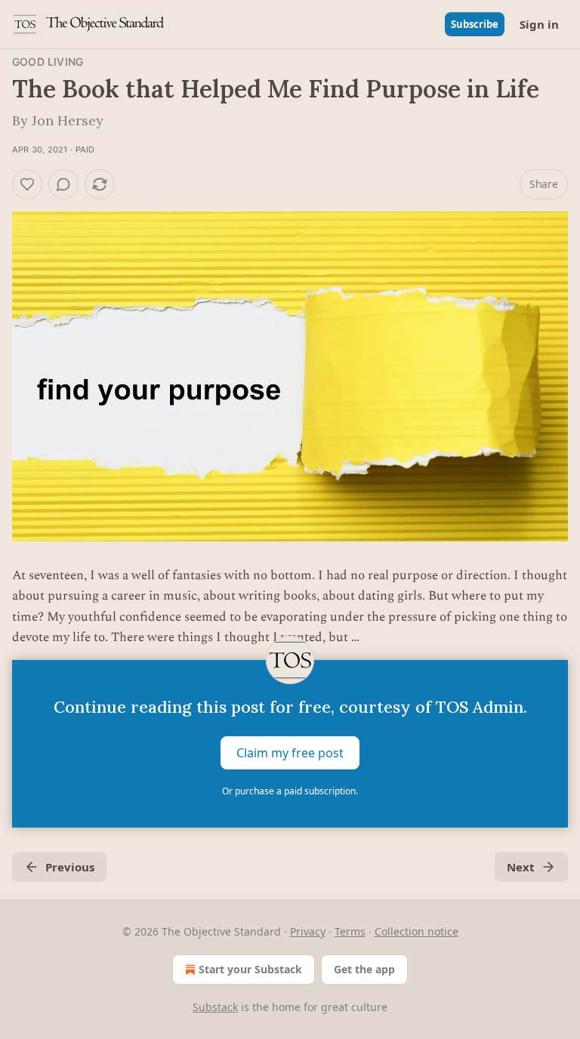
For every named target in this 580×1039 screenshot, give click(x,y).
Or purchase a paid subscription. (290, 791)
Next (521, 866)
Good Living (47, 61)
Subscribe (474, 24)
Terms (350, 931)
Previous (69, 866)
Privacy (307, 931)
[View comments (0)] (63, 184)
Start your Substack (250, 969)
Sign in (539, 24)
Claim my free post (290, 753)
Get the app (364, 969)
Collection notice (416, 931)
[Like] (27, 184)
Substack (215, 1007)
